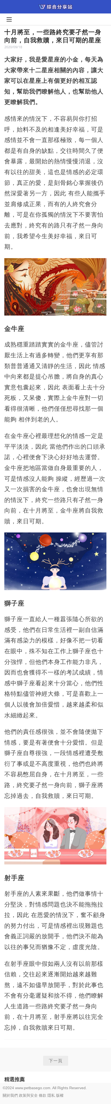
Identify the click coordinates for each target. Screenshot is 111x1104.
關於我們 (10, 1095)
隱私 (51, 1095)
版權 (60, 1095)
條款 (42, 1095)
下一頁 (56, 1060)
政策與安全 (28, 1095)
